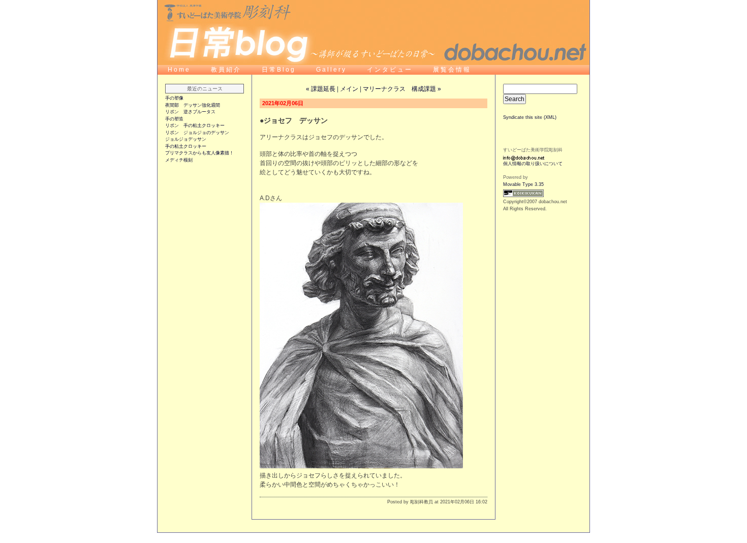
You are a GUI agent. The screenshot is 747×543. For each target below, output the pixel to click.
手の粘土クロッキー (185, 146)
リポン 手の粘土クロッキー (195, 125)
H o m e (178, 69)
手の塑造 (174, 118)
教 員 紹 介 (226, 69)
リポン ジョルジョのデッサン (197, 132)
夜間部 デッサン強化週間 (192, 105)
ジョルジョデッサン (185, 139)
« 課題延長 (320, 88)
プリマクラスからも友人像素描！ (199, 152)
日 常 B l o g (279, 69)
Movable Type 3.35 (523, 184)
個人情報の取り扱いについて (533, 163)
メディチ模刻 (179, 160)
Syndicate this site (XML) (529, 117)
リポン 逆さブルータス (190, 111)
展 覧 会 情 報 (451, 69)
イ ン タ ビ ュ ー (390, 69)
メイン (349, 88)
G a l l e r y (331, 69)
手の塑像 (174, 98)
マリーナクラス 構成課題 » (402, 88)
